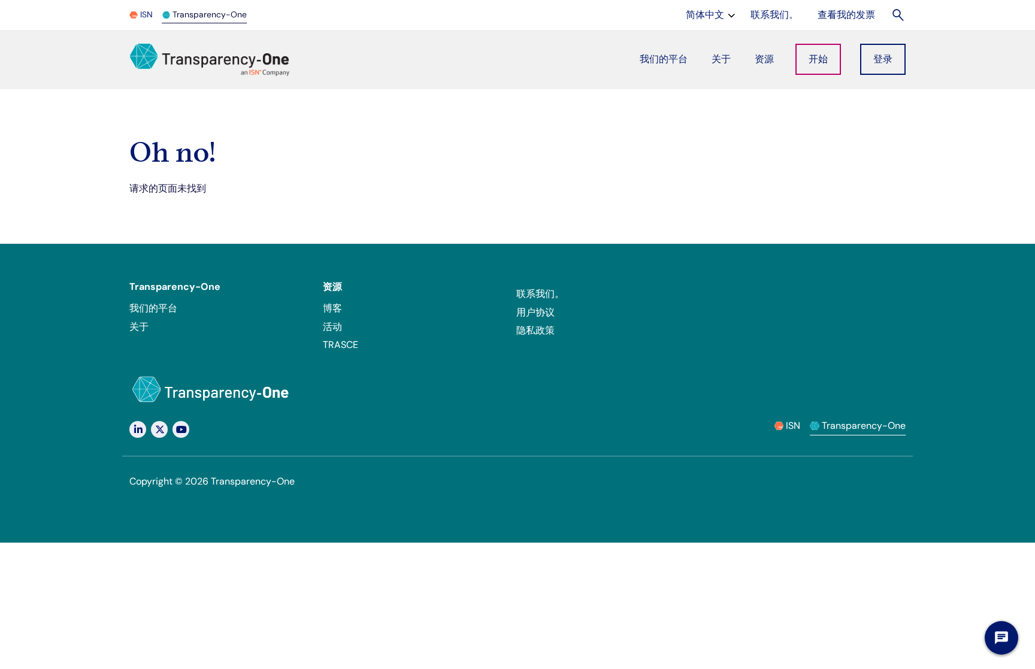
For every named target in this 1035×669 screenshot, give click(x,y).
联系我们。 (540, 293)
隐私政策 (535, 330)
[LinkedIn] (137, 429)
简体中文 (712, 14)
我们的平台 (153, 308)
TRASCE (340, 344)
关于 (139, 326)
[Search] (899, 14)
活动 (332, 326)
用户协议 (535, 312)
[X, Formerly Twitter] (159, 429)
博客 (332, 308)
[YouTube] (180, 429)
